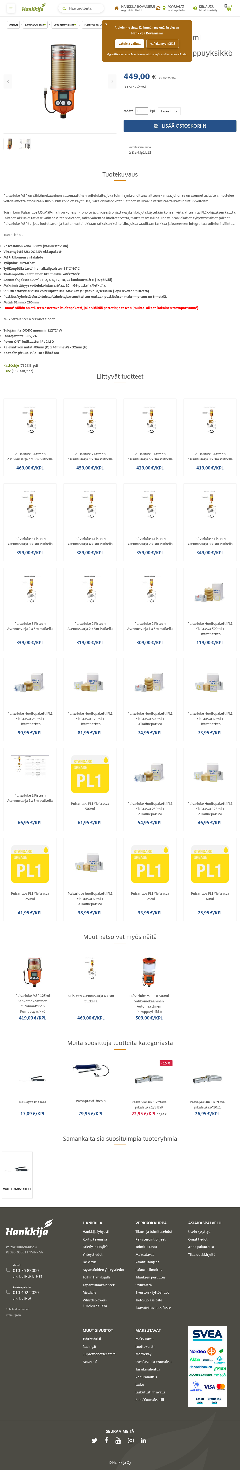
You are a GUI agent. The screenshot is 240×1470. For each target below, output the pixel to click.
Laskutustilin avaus (150, 1392)
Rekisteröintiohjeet (150, 1239)
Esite (8, 371)
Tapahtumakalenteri (99, 1285)
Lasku (139, 1384)
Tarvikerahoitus (147, 1369)
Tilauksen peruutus (150, 1277)
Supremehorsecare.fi (99, 1354)
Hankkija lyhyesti (96, 1231)
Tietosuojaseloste (148, 1300)
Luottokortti (144, 1346)
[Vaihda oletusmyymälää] (158, 8)
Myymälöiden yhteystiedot (103, 1269)
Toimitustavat (146, 1247)
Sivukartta (143, 1285)
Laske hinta (169, 111)
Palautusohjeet (147, 1262)
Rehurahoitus (146, 1377)
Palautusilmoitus (148, 1269)
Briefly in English (96, 1247)
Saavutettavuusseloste (153, 1307)
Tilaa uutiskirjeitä (201, 1254)
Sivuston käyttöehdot (152, 1292)
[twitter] (95, 1440)
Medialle (89, 1292)
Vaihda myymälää (162, 44)
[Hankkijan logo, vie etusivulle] (35, 7)
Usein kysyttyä (199, 1231)
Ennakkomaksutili (149, 1399)
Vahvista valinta (130, 44)
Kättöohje (12, 365)
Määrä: (129, 111)
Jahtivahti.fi (92, 1339)
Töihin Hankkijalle (97, 1277)
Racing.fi (89, 1346)
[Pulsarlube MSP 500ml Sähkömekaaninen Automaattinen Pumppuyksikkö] (60, 81)
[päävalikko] (11, 8)
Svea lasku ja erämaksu (153, 1361)
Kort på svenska (95, 1239)
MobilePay (143, 1354)
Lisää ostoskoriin (183, 125)
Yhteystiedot (93, 1254)
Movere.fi (90, 1361)
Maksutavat (144, 1254)
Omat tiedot (198, 1239)
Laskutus (89, 1262)
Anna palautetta (201, 1247)
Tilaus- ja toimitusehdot (153, 1231)
